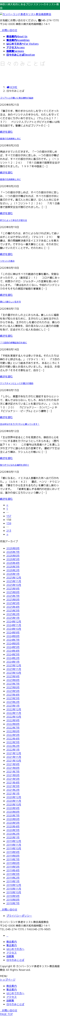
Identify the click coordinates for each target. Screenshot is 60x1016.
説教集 (10, 956)
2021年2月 (13, 790)
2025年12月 (13, 577)
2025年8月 (13, 592)
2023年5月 (13, 691)
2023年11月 (13, 669)
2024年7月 (13, 640)
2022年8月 (13, 724)
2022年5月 (13, 735)
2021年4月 (13, 782)
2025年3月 (13, 610)
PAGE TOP (6, 1014)
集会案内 (11, 945)
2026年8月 (13, 548)
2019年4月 (13, 870)
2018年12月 (13, 885)
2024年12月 (13, 621)
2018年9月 (13, 896)
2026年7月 (13, 552)
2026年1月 (13, 574)
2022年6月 (13, 731)
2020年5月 (13, 823)
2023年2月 (13, 702)
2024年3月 (13, 654)
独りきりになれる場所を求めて (14, 465)
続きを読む (6, 132)
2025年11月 (13, 581)
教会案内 (11, 941)
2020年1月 (13, 837)
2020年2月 (13, 834)
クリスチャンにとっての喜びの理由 (16, 383)
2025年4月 (13, 607)
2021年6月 (13, 775)
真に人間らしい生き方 (10, 301)
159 (8, 523)
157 (8, 516)
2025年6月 (13, 599)
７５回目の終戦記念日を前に (13, 342)
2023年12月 (13, 665)
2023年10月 (13, 673)
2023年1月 (13, 705)
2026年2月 (13, 570)
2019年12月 (13, 841)
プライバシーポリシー (19, 916)
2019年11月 (13, 845)
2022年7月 (13, 727)
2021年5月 (13, 779)
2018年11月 (13, 888)
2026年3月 (13, 566)
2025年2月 (13, 614)
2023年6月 (13, 687)
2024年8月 (13, 636)
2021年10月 (13, 760)
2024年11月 (13, 625)
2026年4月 (13, 563)
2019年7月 (13, 859)
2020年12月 (13, 797)
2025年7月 (13, 596)
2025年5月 (13, 603)
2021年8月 (13, 768)
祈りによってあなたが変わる (13, 220)
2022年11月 (13, 713)
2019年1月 (13, 881)
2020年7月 (13, 815)
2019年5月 (13, 866)
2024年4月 (13, 651)
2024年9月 (13, 632)
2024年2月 (13, 658)
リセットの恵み (7, 261)
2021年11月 (13, 757)
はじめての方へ (15, 949)
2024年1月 (13, 662)
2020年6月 (13, 819)
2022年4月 (13, 738)
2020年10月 (13, 804)
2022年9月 (13, 720)
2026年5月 (13, 559)
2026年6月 (13, 555)
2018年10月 (13, 892)
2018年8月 (13, 899)
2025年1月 (13, 618)
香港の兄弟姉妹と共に (10, 138)
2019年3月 (13, 874)
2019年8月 (13, 856)
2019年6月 (13, 863)
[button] (30, 909)
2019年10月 (13, 848)
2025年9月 (13, 588)
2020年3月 (13, 830)
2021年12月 (13, 753)
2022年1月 (13, 749)
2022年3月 (13, 742)
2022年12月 (13, 709)
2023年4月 (13, 694)
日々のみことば (15, 960)
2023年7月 (13, 684)
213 (8, 530)
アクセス (11, 952)
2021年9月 (13, 764)
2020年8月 (13, 812)
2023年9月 (13, 676)
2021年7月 (13, 771)
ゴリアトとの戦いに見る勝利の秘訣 (16, 97)
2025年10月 (13, 585)
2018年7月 (13, 903)
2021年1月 (13, 793)
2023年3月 (13, 698)
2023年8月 (13, 680)
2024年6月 (13, 643)
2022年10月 (13, 716)
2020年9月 (13, 808)
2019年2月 (13, 877)
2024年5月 (13, 647)
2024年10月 (13, 629)
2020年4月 (13, 826)
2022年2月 (13, 746)
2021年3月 (13, 786)
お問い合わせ (9, 30)
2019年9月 (13, 852)
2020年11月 (13, 801)
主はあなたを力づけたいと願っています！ (20, 424)
